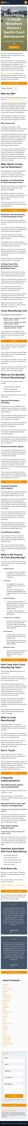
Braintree (5, 1016)
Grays (4, 1020)
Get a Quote (13, 47)
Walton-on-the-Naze (8, 1043)
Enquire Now (14, 341)
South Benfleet (6, 995)
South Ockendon (7, 1023)
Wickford (8, 885)
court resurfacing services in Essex (15, 99)
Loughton (5, 1029)
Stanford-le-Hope (7, 1011)
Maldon (3, 887)
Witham (4, 1009)
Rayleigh (3, 885)
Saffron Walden (6, 1041)
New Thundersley (15, 885)
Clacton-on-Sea (7, 1036)
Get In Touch (14, 1105)
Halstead (5, 1025)
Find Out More (14, 659)
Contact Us (14, 210)
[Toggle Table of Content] (14, 88)
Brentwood (5, 1013)
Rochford (23, 885)
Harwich (5, 1045)
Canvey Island (6, 1000)
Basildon (5, 1002)
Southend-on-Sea (7, 998)
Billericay (5, 1004)
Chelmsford (5, 1007)
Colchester (5, 1027)
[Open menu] (25, 2)
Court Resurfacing (6, 73)
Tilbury (4, 1018)
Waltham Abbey (7, 1039)
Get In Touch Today (14, 83)
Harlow (4, 1034)
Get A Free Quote (14, 972)
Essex (4, 1032)
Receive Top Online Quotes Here (14, 481)
